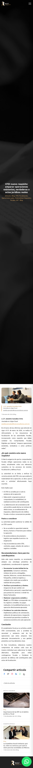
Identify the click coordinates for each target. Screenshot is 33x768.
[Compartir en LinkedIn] (16, 674)
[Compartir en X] (8, 674)
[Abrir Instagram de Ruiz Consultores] (12, 674)
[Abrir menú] (30, 4)
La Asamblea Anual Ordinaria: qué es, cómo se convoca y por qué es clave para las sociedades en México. (16, 745)
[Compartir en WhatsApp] (20, 674)
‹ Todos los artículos (9, 683)
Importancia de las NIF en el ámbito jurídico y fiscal (16, 713)
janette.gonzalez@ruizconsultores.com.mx (15, 410)
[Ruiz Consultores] (6, 3)
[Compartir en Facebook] (4, 674)
